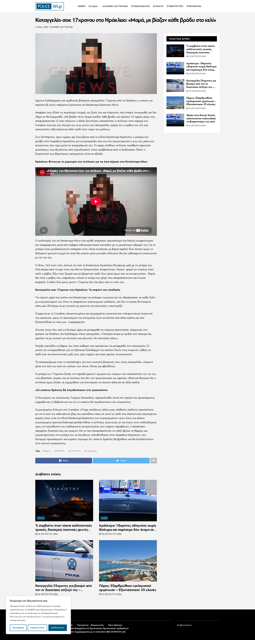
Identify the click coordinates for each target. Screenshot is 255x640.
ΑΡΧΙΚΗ (81, 6)
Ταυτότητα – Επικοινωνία (90, 625)
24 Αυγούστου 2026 (111, 594)
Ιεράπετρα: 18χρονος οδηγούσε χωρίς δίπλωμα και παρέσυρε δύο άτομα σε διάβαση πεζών (127, 528)
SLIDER (104, 518)
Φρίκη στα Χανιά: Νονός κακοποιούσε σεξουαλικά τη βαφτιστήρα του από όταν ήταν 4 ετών (201, 118)
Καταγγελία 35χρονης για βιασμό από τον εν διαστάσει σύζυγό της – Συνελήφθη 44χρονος (63, 588)
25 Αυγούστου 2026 (47, 534)
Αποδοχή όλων (57, 628)
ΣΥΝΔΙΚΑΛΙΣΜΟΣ (140, 6)
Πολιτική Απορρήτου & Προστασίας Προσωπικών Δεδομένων (97, 628)
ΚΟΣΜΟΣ (158, 6)
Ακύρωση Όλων (37, 628)
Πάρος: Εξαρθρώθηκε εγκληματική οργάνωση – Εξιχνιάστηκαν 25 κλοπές (127, 588)
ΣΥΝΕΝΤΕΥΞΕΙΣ (175, 6)
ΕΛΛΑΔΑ (93, 6)
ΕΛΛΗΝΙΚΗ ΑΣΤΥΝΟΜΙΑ (115, 6)
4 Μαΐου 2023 (41, 27)
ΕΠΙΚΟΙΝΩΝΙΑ (194, 6)
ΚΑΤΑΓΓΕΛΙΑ (74, 451)
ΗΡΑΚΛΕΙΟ (59, 451)
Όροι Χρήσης (115, 625)
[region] (38, 615)
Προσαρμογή (18, 628)
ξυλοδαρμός (90, 451)
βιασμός (47, 451)
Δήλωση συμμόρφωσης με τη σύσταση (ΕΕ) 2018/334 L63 (95, 632)
